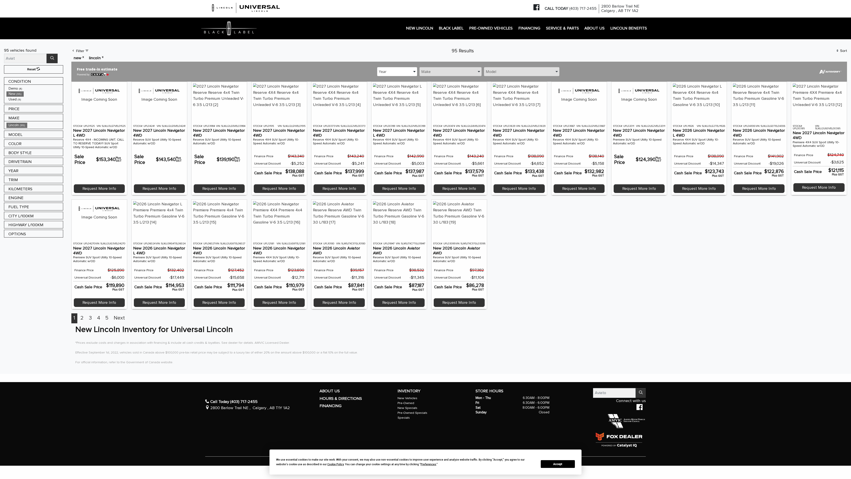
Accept (557, 464)
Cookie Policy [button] (335, 464)
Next (119, 318)
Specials (404, 417)
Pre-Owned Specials (412, 412)
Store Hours (489, 391)
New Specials (407, 408)
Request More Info (99, 188)
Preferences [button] (428, 464)
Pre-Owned (406, 403)
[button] (419, 28)
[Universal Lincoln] (246, 7)
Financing (331, 406)
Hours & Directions (341, 399)
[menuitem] (34, 88)
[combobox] (397, 71)
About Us (330, 391)
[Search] (52, 58)
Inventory (409, 391)
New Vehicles (407, 398)
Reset (32, 69)
